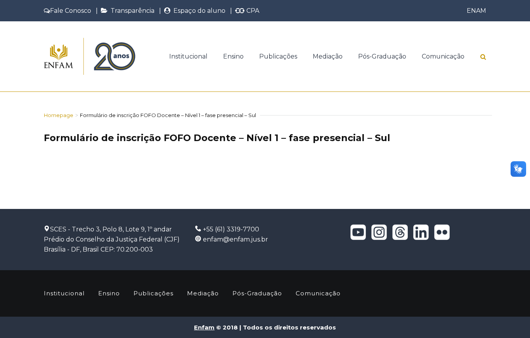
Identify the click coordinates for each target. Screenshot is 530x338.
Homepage (58, 115)
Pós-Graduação (382, 56)
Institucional (188, 56)
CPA (252, 10)
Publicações (278, 56)
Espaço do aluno (197, 10)
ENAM (476, 10)
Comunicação (443, 56)
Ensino (233, 56)
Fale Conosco (70, 10)
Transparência (130, 10)
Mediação (328, 56)
